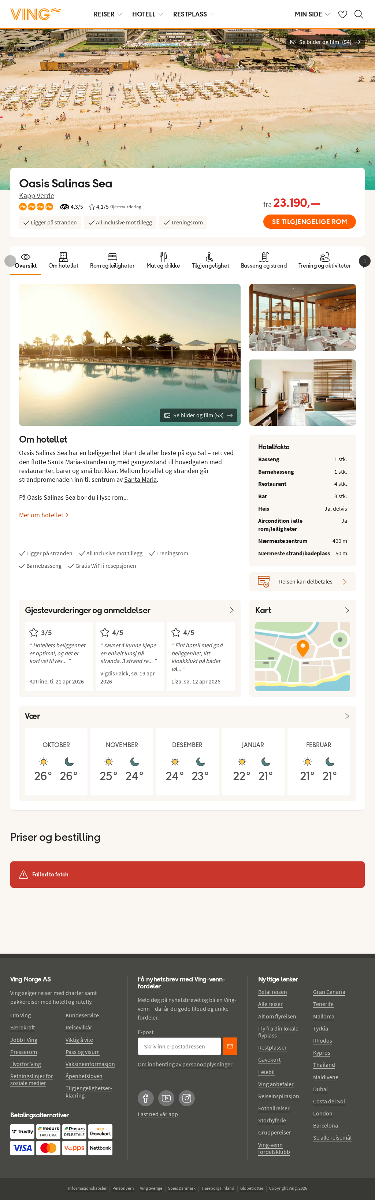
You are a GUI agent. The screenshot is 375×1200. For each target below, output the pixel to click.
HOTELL (144, 14)
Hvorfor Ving (25, 1063)
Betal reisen (272, 991)
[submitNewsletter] (230, 1046)
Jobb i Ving (23, 1039)
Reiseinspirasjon (278, 1096)
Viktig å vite (79, 1039)
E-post (145, 1032)
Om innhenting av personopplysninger (185, 1064)
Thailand (324, 1064)
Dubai (320, 1089)
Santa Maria (140, 479)
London (323, 1113)
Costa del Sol (329, 1101)
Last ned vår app (158, 1114)
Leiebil (266, 1072)
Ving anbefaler (276, 1084)
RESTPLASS (190, 14)
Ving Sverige (151, 1188)
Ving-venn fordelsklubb (274, 1148)
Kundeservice (82, 1015)
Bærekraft (22, 1027)
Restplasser (272, 1047)
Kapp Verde (36, 195)
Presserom (23, 1051)
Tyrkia (320, 1028)
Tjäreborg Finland (217, 1188)
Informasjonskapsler (87, 1188)
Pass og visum (83, 1051)
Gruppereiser (274, 1132)
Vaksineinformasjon (90, 1063)
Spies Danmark (182, 1188)
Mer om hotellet (41, 515)
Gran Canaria (329, 991)
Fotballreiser (274, 1108)
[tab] (25, 260)
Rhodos (322, 1040)
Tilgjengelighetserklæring (89, 1091)
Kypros (321, 1052)
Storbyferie (272, 1120)
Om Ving (20, 1015)
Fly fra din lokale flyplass (278, 1032)
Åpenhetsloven (84, 1076)
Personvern (123, 1188)
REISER (104, 14)
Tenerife (323, 1003)
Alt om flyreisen (277, 1016)
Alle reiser (270, 1003)
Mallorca (323, 1016)
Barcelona (325, 1125)
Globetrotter (251, 1188)
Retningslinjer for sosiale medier (31, 1079)
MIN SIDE (308, 14)
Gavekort (269, 1059)
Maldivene (325, 1077)
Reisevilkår (79, 1027)
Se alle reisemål (332, 1137)
